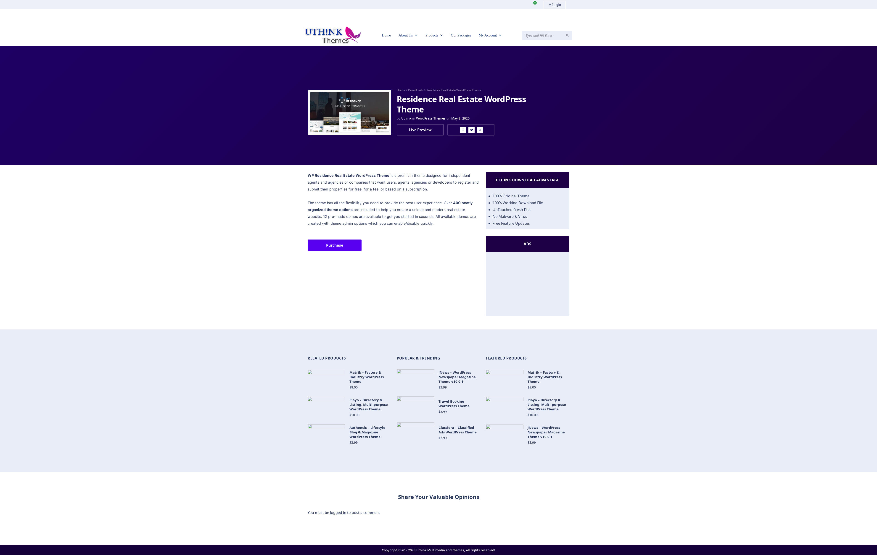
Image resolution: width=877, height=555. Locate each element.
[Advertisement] (528, 284)
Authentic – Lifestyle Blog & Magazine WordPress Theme (367, 432)
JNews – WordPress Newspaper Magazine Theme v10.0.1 (457, 377)
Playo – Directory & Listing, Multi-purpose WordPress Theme (368, 404)
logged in (338, 512)
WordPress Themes (431, 118)
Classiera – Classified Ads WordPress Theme (457, 429)
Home (401, 90)
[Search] (567, 35)
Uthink (406, 118)
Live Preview (420, 129)
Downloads (415, 90)
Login (556, 5)
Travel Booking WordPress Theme (454, 403)
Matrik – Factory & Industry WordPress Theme (366, 377)
